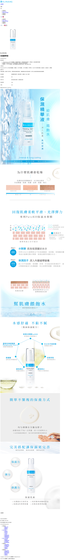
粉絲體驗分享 (6, 545)
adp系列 (5, 534)
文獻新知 (6, 548)
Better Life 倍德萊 (5, 12)
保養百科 (6, 547)
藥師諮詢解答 (6, 552)
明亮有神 (6, 539)
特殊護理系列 (6, 535)
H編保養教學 (6, 544)
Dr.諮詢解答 (6, 546)
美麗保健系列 (6, 537)
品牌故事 (4, 10)
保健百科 (6, 553)
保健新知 (4, 14)
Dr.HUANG (4, 11)
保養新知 (4, 13)
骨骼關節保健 (6, 540)
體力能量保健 (6, 542)
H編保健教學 (6, 550)
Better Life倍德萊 (5, 538)
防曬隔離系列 (6, 536)
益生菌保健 (6, 541)
